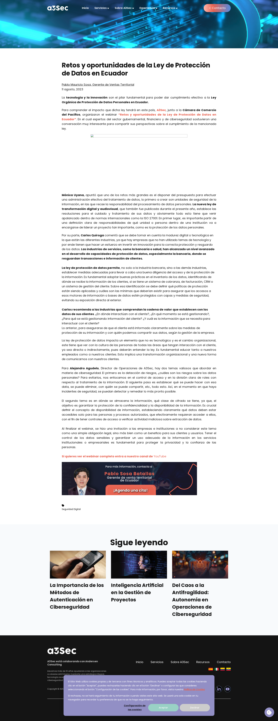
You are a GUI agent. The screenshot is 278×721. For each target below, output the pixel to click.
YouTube (160, 456)
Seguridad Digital (71, 509)
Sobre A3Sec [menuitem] (123, 8)
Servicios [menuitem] (100, 8)
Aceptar (163, 707)
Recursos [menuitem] (169, 8)
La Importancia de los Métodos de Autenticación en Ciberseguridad (77, 596)
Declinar (194, 707)
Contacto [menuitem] (224, 662)
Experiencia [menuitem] (147, 8)
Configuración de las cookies (135, 707)
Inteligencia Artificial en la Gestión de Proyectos (137, 592)
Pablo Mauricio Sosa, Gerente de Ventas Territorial (98, 85)
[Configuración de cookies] (269, 712)
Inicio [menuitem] (85, 8)
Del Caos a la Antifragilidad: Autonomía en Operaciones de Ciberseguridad (192, 600)
